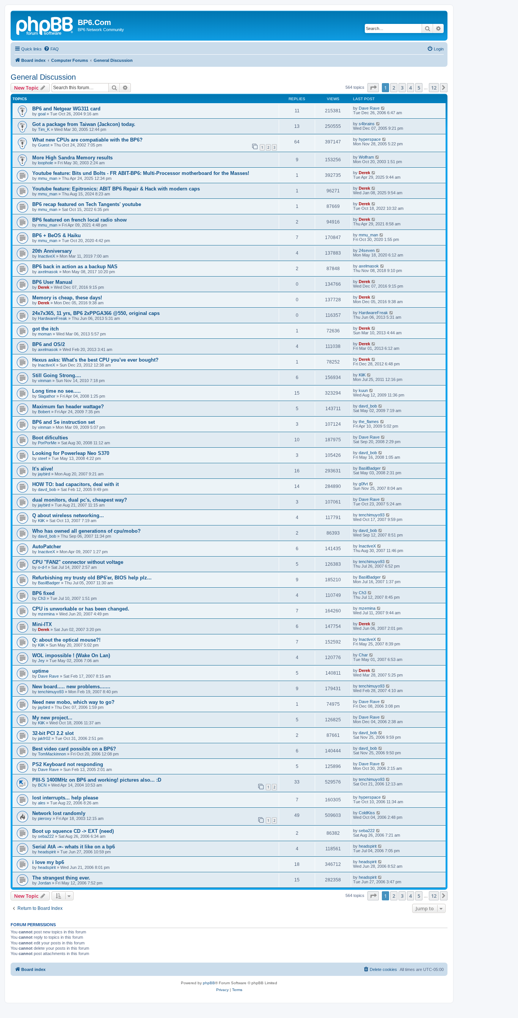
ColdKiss (367, 812)
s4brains (367, 123)
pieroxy (45, 818)
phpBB (209, 983)
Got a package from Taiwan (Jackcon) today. (83, 124)
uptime (40, 671)
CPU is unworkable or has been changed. (80, 609)
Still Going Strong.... (56, 375)
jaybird (44, 474)
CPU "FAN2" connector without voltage (77, 562)
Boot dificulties (50, 438)
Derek (364, 172)
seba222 (46, 836)
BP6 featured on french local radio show (79, 220)
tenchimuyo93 (372, 515)
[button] (373, 87)
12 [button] (433, 87)
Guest (43, 145)
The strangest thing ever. (61, 878)
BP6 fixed (43, 593)
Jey (41, 660)
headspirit (47, 852)
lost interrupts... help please (65, 798)
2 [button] (393, 87)
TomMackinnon (52, 754)
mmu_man (47, 178)
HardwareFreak (52, 318)
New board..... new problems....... (71, 686)
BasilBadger (370, 468)
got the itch (45, 329)
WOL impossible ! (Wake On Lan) (71, 655)
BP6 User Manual (52, 282)
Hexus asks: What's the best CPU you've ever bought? (95, 360)
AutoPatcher (46, 546)
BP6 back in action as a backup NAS (75, 266)
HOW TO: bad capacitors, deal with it (75, 484)
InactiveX (46, 256)
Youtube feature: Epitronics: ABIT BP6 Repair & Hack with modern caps (116, 189)
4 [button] (410, 87)
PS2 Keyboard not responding (67, 764)
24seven (367, 250)
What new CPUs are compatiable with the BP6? (87, 140)
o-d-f (42, 567)
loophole (45, 162)
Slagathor (46, 396)
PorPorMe (47, 443)
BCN (42, 785)
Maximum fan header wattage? (68, 406)
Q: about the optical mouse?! (66, 640)
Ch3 (42, 598)
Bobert (44, 411)
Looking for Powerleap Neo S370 (70, 453)
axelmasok (48, 271)
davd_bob (368, 406)
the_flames (369, 421)
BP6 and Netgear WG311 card (66, 109)
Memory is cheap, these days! (67, 298)
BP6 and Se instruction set (63, 422)
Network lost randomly (58, 813)
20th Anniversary (52, 251)
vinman (44, 380)
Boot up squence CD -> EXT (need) (73, 831)
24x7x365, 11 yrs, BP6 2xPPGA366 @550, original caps (96, 313)
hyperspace (370, 139)
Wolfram (366, 157)
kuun (363, 390)
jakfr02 (44, 738)
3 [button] (402, 87)
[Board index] (45, 25)
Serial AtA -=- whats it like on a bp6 (73, 847)
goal (42, 114)
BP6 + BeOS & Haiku (56, 235)
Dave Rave (369, 108)
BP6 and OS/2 (48, 344)
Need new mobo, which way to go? (73, 702)
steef (42, 458)
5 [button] (419, 87)
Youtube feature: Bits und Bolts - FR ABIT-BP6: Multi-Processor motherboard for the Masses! (140, 173)
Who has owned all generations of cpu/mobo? (86, 531)
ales (42, 803)
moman (45, 334)
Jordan (44, 883)
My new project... (52, 718)
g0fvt (363, 483)
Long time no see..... (56, 391)
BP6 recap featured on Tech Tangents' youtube (86, 204)
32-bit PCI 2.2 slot (53, 733)
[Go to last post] (383, 108)
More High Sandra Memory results (72, 157)
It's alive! (42, 469)
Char (363, 655)
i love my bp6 (48, 862)
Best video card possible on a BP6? (74, 749)
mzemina (46, 614)
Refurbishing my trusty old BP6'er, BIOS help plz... (92, 578)
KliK (362, 375)
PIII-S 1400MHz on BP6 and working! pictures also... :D (96, 780)
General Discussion (43, 77)
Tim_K (44, 129)
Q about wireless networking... (68, 515)
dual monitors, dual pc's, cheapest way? (79, 500)
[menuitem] (51, 48)
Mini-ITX (42, 624)
